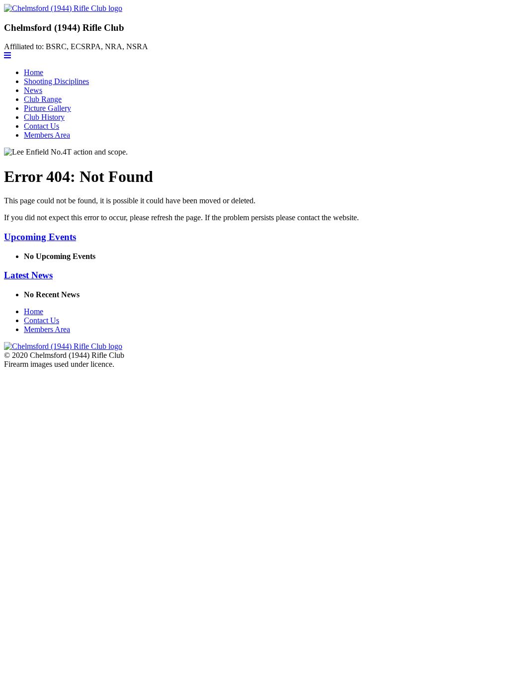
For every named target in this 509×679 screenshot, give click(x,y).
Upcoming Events (40, 237)
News (33, 90)
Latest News (28, 275)
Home (33, 72)
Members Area (47, 135)
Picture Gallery (47, 108)
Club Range (43, 99)
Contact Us (41, 126)
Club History (44, 117)
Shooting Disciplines (56, 81)
